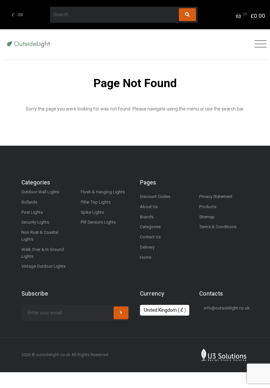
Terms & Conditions (217, 226)
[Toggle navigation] (259, 44)
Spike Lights (92, 212)
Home (145, 257)
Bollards (29, 202)
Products (207, 206)
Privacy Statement (215, 196)
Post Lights (32, 212)
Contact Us (150, 236)
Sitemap (207, 216)
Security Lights (35, 222)
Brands (146, 216)
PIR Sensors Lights (98, 222)
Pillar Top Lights (96, 202)
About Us (149, 206)
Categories (150, 226)
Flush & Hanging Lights (103, 191)
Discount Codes (155, 196)
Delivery (147, 247)
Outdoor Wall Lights (40, 191)
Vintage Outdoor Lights (43, 266)
